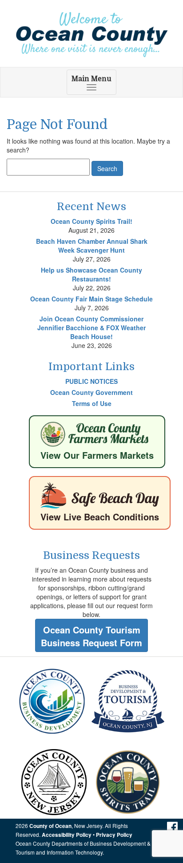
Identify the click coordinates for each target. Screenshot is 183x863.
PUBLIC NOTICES (91, 381)
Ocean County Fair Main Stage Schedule (91, 298)
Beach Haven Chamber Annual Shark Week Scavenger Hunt (91, 245)
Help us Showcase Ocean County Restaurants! (91, 274)
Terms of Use (91, 403)
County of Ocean (50, 826)
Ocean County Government (91, 392)
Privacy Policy (114, 835)
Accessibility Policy (67, 835)
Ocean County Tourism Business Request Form (91, 636)
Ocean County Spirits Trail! (91, 221)
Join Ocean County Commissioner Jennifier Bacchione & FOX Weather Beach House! (91, 327)
